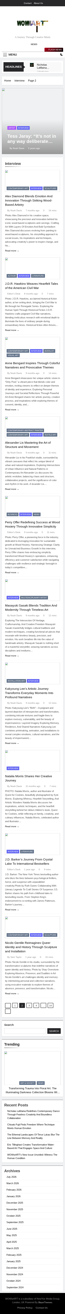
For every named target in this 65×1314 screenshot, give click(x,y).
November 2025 (14, 1209)
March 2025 (12, 1248)
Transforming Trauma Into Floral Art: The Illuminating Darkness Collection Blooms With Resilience (32, 1092)
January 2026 (13, 1196)
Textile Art (50, 435)
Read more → (12, 250)
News (36, 514)
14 (50, 1005)
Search (9, 1024)
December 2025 (14, 1202)
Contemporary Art (18, 188)
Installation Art (16, 681)
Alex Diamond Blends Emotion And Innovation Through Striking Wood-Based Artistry (29, 200)
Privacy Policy (24, 1307)
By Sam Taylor (14, 957)
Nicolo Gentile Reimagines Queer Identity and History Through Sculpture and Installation (31, 947)
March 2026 (12, 1183)
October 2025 (13, 1215)
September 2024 (15, 1287)
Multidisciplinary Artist (34, 598)
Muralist (49, 351)
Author (12, 276)
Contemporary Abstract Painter (25, 430)
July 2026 (11, 1176)
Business (12, 514)
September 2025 (15, 1222)
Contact (28, 3)
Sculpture (50, 188)
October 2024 (13, 1280)
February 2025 (13, 1255)
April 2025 (11, 1242)
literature (38, 276)
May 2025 (11, 1235)
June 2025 (11, 1228)
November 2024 (14, 1274)
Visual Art (13, 355)
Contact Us (42, 1307)
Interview (23, 128)
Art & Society (27, 1083)
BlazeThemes (45, 1302)
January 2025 (13, 1261)
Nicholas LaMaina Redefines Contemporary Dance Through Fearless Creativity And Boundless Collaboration (45, 66)
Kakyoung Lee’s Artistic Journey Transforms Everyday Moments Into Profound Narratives (29, 693)
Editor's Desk (13, 293)
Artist (12, 128)
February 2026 (13, 1189)
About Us (38, 3)
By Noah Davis (17, 148)
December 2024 (14, 1267)
